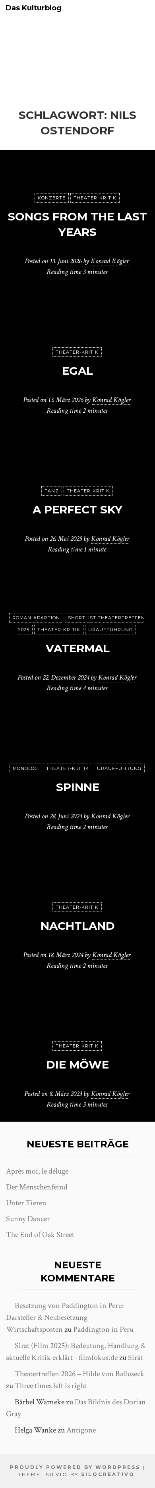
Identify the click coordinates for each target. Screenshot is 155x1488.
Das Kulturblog (34, 8)
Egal (77, 370)
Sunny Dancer (28, 1219)
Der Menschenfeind (37, 1187)
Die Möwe (77, 1064)
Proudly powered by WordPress (75, 1467)
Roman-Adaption (36, 617)
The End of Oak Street (40, 1234)
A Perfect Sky (77, 509)
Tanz (52, 491)
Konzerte (52, 198)
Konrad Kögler (110, 261)
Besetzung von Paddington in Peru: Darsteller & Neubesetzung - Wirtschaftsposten (65, 1317)
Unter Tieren (26, 1203)
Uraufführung (110, 629)
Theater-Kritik (95, 198)
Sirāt (135, 1357)
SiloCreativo (108, 1474)
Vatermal (78, 648)
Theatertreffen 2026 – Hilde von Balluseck (79, 1374)
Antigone (81, 1430)
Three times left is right (51, 1386)
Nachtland (78, 926)
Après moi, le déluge (37, 1171)
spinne (77, 787)
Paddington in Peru (103, 1329)
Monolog (25, 768)
